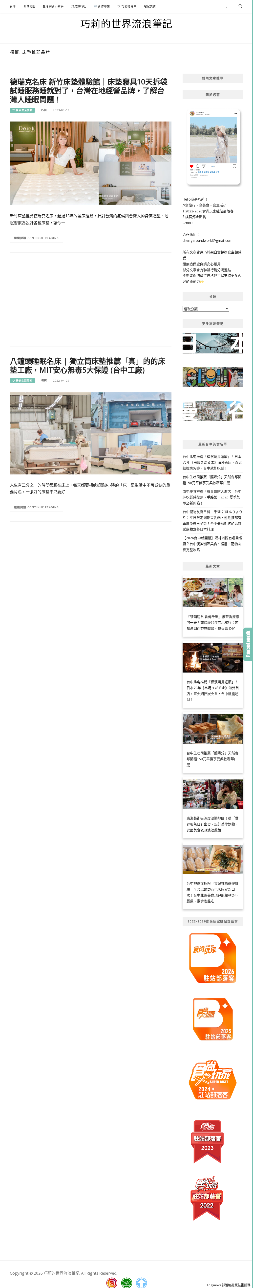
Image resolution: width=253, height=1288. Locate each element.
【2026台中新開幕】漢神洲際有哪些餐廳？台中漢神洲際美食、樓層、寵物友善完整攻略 (212, 543)
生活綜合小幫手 (53, 6)
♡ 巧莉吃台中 (126, 6)
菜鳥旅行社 (78, 6)
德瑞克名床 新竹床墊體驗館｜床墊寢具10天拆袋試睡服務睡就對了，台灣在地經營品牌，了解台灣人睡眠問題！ (88, 90)
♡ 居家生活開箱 (22, 110)
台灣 (13, 6)
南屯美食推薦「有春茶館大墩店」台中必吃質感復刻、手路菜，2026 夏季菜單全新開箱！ (212, 497)
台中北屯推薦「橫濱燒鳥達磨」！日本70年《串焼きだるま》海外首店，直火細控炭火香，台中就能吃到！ (212, 462)
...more (188, 222)
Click (248, 644)
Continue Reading (43, 238)
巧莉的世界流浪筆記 (126, 23)
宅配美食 (150, 6)
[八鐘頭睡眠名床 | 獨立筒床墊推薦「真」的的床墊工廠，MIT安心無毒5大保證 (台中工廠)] (90, 432)
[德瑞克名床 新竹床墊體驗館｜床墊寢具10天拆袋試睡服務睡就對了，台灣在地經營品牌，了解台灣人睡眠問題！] (90, 163)
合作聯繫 (103, 6)
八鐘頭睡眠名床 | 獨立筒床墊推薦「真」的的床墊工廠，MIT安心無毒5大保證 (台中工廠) (87, 365)
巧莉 (44, 110)
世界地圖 (29, 6)
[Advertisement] (90, 297)
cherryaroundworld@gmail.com (207, 240)
